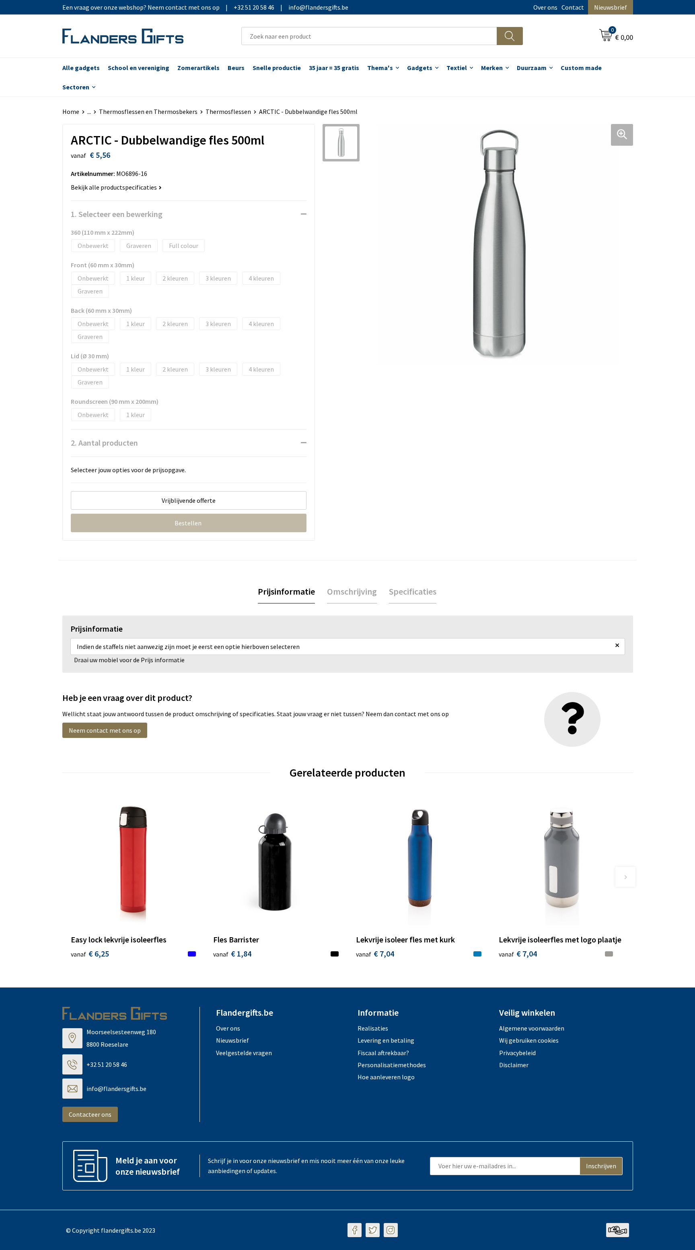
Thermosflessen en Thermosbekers (148, 111)
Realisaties (373, 1028)
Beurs (236, 68)
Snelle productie (277, 68)
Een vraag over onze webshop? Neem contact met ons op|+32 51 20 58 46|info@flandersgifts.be (205, 7)
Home (70, 111)
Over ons (545, 7)
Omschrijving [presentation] (352, 591)
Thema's (380, 68)
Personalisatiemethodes (392, 1065)
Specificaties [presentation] (412, 591)
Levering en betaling (386, 1040)
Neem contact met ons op (105, 730)
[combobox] (369, 36)
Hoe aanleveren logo (386, 1077)
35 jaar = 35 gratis (334, 68)
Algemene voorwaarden (531, 1028)
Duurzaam (532, 68)
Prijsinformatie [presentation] (286, 591)
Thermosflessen (228, 111)
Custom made (581, 68)
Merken (492, 68)
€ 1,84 (232, 953)
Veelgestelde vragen (244, 1053)
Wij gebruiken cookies (529, 1040)
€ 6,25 (90, 953)
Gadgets (419, 68)
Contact (572, 7)
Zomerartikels (198, 68)
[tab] (286, 591)
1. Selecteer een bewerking (116, 214)
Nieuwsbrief (610, 7)
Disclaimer (513, 1065)
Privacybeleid (517, 1053)
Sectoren (75, 87)
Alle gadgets (81, 68)
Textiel (456, 68)
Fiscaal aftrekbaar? (383, 1053)
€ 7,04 (375, 953)
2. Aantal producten (104, 443)
